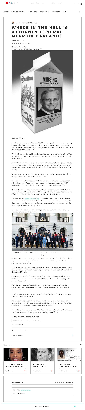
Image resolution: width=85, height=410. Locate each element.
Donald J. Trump (32, 11)
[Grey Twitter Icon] (17, 3)
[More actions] (72, 23)
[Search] (81, 4)
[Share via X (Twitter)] (16, 330)
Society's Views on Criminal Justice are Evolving (40, 365)
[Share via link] (25, 330)
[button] (79, 11)
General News (56, 11)
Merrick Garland (35, 320)
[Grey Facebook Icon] (15, 3)
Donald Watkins (44, 11)
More (64, 11)
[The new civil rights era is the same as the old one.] (16, 354)
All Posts (5, 11)
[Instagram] (9, 3)
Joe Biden (15, 320)
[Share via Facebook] (12, 330)
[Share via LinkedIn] (20, 330)
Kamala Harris (24, 320)
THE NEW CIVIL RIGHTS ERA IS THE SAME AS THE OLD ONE (14, 365)
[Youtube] (7, 3)
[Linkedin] (12, 3)
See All (80, 344)
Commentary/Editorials (18, 11)
